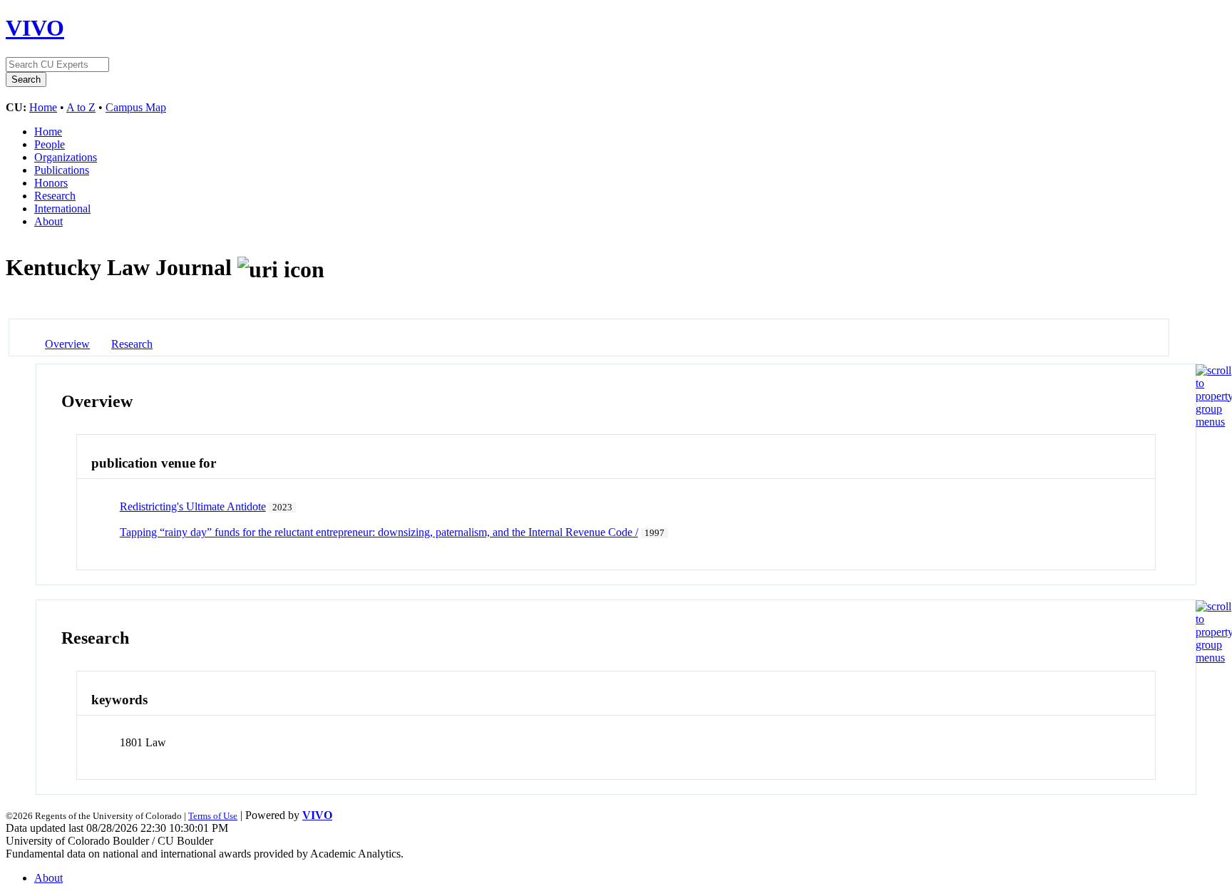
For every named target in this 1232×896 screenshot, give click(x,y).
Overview (67, 344)
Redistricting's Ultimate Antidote (193, 506)
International (62, 208)
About (48, 221)
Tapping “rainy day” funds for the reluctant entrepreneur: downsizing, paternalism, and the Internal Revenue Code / (379, 532)
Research (55, 196)
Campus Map (136, 107)
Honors (51, 183)
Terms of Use (212, 815)
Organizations (65, 157)
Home (43, 107)
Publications (61, 170)
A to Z (81, 107)
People (49, 144)
